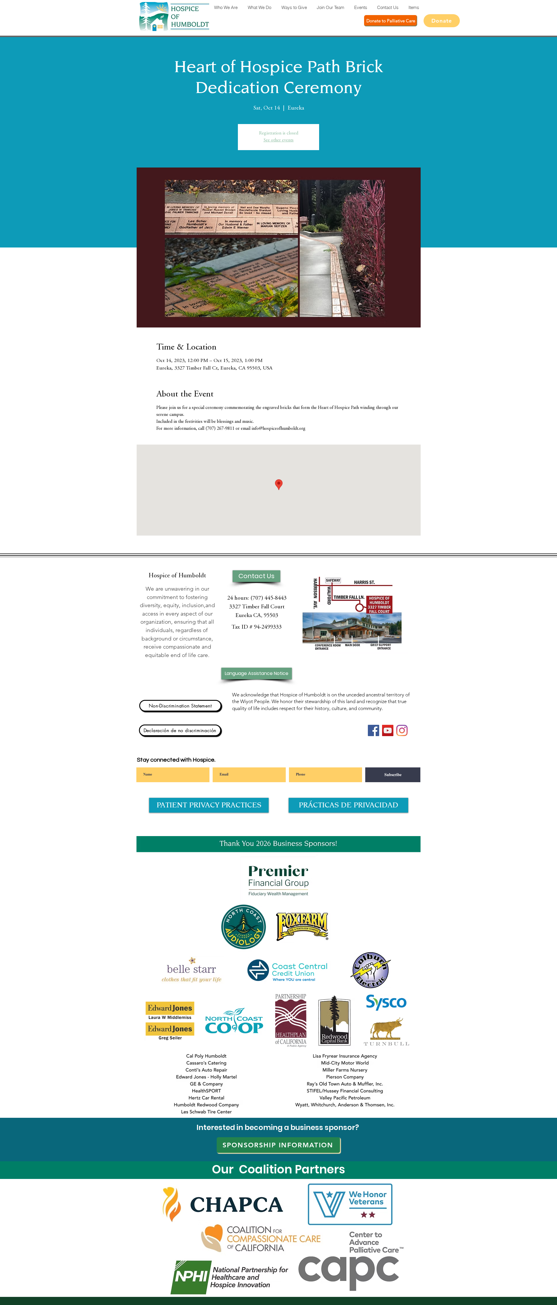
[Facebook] (373, 730)
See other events (278, 140)
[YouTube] (387, 730)
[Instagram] (402, 730)
